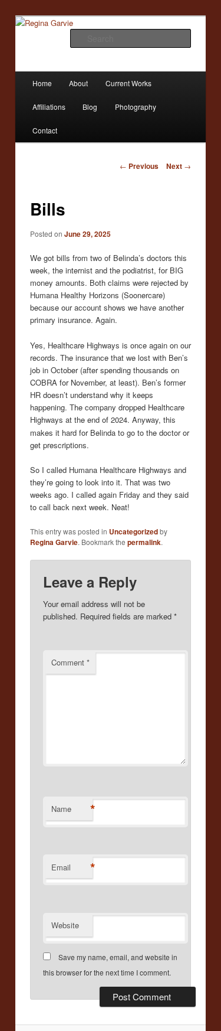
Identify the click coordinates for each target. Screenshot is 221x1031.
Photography (135, 107)
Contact (44, 130)
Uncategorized (133, 531)
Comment (70, 662)
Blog (90, 107)
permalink (144, 542)
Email (72, 867)
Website (65, 925)
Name (72, 809)
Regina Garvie (54, 542)
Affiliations (48, 107)
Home (42, 83)
